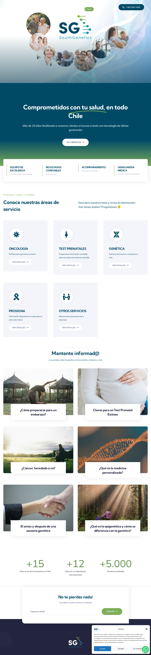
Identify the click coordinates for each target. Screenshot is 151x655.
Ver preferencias (139, 649)
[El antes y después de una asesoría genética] (38, 486)
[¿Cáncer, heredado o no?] (38, 428)
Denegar (121, 649)
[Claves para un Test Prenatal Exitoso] (113, 370)
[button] (146, 629)
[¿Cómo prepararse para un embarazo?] (38, 370)
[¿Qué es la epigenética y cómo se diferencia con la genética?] (113, 486)
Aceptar (102, 649)
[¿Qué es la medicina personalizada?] (113, 428)
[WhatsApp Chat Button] (145, 649)
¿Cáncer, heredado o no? (38, 468)
